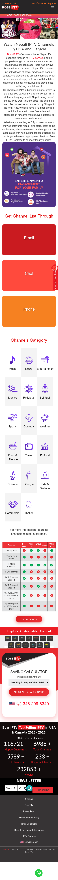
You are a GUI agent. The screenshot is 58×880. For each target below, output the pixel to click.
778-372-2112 (9, 3)
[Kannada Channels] (50, 639)
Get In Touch (29, 619)
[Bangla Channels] (29, 639)
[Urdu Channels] (36, 638)
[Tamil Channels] (40, 645)
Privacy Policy (29, 811)
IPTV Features (29, 836)
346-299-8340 (36, 703)
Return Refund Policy (29, 818)
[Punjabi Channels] (15, 639)
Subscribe (43, 790)
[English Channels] (43, 639)
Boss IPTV (13, 54)
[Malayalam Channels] (11, 645)
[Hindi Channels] (8, 639)
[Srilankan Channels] (33, 645)
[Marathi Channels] (18, 645)
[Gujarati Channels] (22, 639)
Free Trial (29, 805)
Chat (29, 273)
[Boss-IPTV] (10, 7)
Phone (29, 309)
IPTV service (36, 58)
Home (8, 15)
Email (29, 237)
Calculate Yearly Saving (29, 692)
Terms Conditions (29, 824)
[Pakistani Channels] (47, 645)
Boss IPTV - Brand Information (29, 830)
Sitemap (29, 799)
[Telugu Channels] (25, 645)
